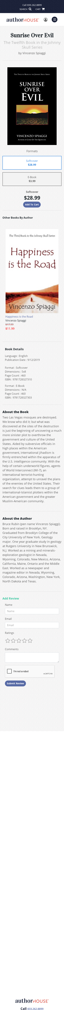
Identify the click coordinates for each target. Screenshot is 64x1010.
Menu (55, 19)
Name (8, 605)
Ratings (9, 633)
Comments (12, 649)
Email (8, 619)
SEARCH (24, 9)
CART (38, 9)
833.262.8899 (34, 5)
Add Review (10, 598)
